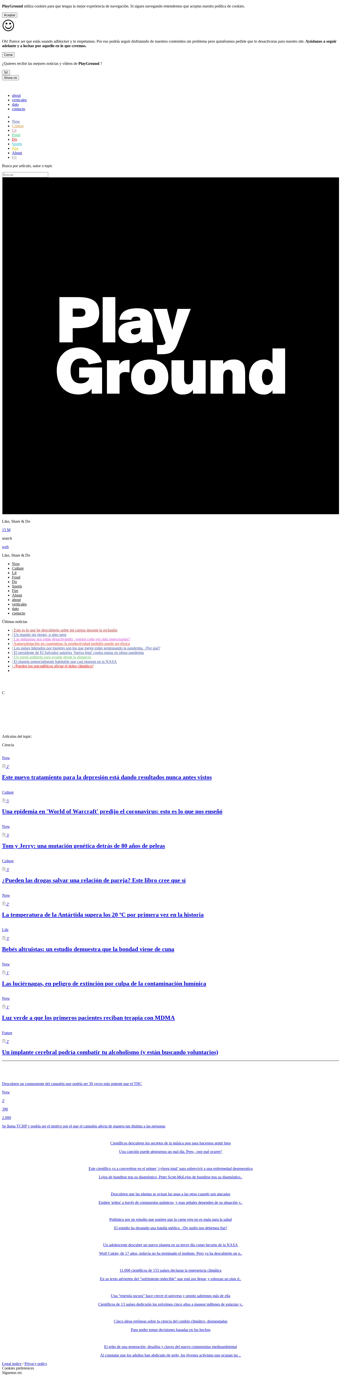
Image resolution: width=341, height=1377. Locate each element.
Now (16, 121)
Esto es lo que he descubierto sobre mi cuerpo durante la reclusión (64, 630)
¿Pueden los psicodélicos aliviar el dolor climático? (53, 666)
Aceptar (9, 15)
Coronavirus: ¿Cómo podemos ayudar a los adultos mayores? (61, 670)
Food (16, 135)
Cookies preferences (18, 1368)
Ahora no (10, 78)
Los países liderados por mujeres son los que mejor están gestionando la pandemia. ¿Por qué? (86, 648)
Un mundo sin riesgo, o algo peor (39, 634)
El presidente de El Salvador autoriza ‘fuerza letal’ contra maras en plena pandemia (78, 652)
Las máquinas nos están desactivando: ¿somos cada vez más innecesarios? (71, 639)
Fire (15, 148)
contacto (18, 109)
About (17, 153)
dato (15, 104)
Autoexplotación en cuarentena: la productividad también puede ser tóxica (71, 643)
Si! (6, 72)
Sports (17, 144)
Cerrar (8, 55)
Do (14, 139)
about (16, 95)
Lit (14, 130)
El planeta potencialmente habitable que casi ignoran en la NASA (64, 661)
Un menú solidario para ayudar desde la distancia (51, 657)
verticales (19, 100)
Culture (18, 126)
